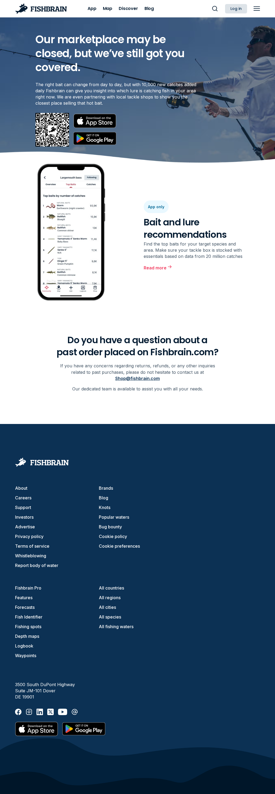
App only (156, 206)
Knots (104, 507)
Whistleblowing (30, 555)
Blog (103, 497)
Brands (106, 488)
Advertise (25, 526)
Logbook (24, 646)
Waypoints (25, 655)
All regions (110, 597)
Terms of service (32, 546)
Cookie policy (113, 536)
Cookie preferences (119, 546)
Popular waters (114, 517)
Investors (24, 517)
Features (23, 597)
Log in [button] (236, 8)
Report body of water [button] (36, 565)
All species (110, 617)
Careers (23, 497)
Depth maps (27, 636)
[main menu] (257, 8)
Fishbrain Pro (28, 588)
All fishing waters (116, 626)
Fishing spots (28, 626)
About (21, 488)
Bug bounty (110, 526)
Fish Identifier (28, 617)
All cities (107, 607)
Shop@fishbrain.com (137, 378)
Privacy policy (29, 536)
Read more (155, 267)
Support (23, 507)
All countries (111, 588)
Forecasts (25, 607)
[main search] (215, 8)
